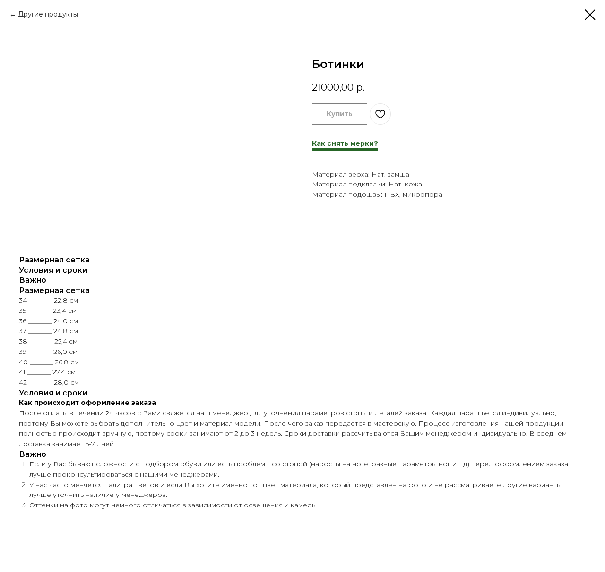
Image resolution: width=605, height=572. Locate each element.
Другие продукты (48, 14)
